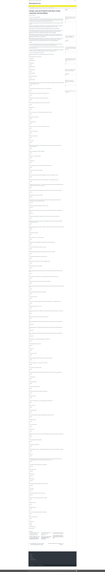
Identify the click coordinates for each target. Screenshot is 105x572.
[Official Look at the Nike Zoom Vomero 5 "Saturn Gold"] (70, 87)
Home (31, 556)
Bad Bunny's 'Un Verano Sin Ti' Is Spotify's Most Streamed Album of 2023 (69, 81)
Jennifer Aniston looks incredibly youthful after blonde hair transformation (46, 537)
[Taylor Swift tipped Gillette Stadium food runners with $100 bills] (70, 28)
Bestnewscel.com (35, 3)
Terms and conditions (33, 559)
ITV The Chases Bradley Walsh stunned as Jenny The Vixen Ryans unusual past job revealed (70, 48)
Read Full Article (33, 526)
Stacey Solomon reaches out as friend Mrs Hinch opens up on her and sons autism (70, 18)
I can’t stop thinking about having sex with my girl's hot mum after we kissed (58, 536)
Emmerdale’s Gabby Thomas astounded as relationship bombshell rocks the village (70, 59)
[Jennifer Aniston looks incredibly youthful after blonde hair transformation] (46, 533)
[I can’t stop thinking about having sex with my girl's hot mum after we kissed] (58, 533)
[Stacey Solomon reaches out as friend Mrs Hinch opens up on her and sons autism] (70, 13)
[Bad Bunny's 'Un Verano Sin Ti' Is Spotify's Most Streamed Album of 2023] (70, 77)
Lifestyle (33, 528)
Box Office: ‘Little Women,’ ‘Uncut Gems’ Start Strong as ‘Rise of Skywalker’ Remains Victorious (34, 537)
